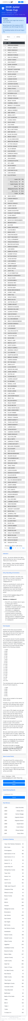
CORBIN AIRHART (12, 304)
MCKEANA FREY (12, 282)
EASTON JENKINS (12, 146)
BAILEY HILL (11, 398)
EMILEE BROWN (12, 268)
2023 (5, 814)
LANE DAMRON (12, 261)
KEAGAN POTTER (12, 542)
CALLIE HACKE (11, 278)
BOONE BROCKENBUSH (14, 290)
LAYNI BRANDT (12, 328)
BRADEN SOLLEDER (13, 71)
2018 (5, 830)
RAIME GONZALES (12, 434)
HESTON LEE (11, 374)
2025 (5, 807)
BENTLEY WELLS (12, 95)
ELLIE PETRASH (12, 175)
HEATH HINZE (11, 122)
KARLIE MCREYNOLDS (13, 407)
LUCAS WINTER (12, 367)
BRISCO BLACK (12, 299)
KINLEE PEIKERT (12, 403)
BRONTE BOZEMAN (13, 537)
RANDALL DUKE (12, 383)
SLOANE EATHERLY (13, 311)
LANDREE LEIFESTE (13, 501)
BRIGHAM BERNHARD (13, 453)
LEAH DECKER (11, 151)
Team (9, 43)
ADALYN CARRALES (13, 57)
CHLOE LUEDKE (12, 391)
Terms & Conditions (12, 1018)
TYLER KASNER (12, 108)
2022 (5, 817)
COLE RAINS (11, 124)
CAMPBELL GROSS (13, 103)
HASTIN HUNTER (12, 333)
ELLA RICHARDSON (13, 319)
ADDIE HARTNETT (12, 482)
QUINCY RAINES (12, 59)
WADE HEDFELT (12, 196)
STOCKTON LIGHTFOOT (14, 316)
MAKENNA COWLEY (13, 350)
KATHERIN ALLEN (12, 93)
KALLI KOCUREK (12, 499)
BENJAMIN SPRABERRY (14, 446)
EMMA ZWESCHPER (13, 227)
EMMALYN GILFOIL (13, 251)
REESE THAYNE (12, 100)
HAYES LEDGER (12, 74)
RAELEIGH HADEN (12, 463)
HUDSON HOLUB (12, 81)
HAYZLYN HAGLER (12, 540)
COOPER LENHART (13, 379)
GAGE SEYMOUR (12, 314)
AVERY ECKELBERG (13, 127)
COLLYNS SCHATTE (13, 331)
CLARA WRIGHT (12, 215)
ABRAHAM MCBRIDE (13, 45)
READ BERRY (11, 496)
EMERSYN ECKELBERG (14, 91)
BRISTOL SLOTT (12, 343)
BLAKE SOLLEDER (12, 134)
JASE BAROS (11, 249)
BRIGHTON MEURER (13, 141)
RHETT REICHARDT (13, 237)
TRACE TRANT (11, 465)
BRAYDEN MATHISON (13, 244)
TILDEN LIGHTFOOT (13, 422)
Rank (4, 43)
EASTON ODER (11, 287)
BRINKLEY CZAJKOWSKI (14, 105)
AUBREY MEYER (12, 205)
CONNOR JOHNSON (13, 98)
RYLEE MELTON (12, 405)
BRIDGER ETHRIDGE (13, 55)
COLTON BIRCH (12, 230)
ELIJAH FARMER (12, 412)
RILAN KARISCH (12, 165)
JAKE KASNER (11, 168)
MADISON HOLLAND (13, 309)
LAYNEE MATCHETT (13, 444)
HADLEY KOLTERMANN (14, 533)
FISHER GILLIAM (12, 530)
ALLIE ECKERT (11, 448)
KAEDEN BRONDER (13, 494)
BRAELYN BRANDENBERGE (15, 321)
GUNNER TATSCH (12, 254)
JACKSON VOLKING (13, 83)
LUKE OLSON (11, 393)
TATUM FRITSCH (12, 429)
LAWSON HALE (12, 427)
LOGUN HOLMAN (12, 470)
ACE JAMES (11, 163)
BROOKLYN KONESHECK (14, 275)
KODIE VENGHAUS (12, 50)
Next (23, 548)
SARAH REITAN (12, 460)
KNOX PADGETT (12, 62)
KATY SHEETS (11, 489)
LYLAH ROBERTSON (13, 273)
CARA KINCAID (11, 172)
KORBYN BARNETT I (13, 420)
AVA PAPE (10, 225)
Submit (14, 797)
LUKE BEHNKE (11, 326)
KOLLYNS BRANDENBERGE (15, 480)
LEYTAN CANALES (12, 144)
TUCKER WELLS (12, 376)
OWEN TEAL (11, 294)
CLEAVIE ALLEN (12, 76)
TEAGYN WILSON (12, 335)
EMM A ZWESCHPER (13, 410)
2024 (5, 810)
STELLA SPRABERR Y (13, 492)
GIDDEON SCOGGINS (13, 306)
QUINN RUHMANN (12, 477)
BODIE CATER (11, 232)
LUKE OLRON (11, 468)
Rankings (9, 12)
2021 (5, 820)
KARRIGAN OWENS (13, 153)
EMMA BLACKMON (13, 246)
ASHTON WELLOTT (13, 302)
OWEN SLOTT (11, 364)
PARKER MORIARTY (13, 424)
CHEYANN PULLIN (12, 170)
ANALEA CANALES (13, 203)
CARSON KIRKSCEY (13, 198)
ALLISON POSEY (12, 521)
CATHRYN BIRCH (12, 280)
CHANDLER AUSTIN (13, 160)
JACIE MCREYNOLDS (13, 395)
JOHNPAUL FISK (12, 513)
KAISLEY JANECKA (13, 47)
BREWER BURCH (12, 222)
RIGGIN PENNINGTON (13, 86)
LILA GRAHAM (11, 352)
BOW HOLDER (11, 451)
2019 (5, 827)
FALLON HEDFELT (12, 400)
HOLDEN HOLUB (12, 456)
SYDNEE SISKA (12, 518)
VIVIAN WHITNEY (12, 258)
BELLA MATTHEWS (13, 129)
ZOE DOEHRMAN (12, 386)
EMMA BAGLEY (12, 528)
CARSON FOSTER (12, 79)
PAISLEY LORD (11, 340)
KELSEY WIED (11, 388)
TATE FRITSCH (11, 67)
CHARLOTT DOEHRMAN (14, 213)
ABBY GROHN (11, 112)
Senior (14, 784)
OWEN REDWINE (12, 504)
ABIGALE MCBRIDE (13, 110)
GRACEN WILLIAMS (13, 369)
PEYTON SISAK (12, 362)
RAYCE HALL (11, 511)
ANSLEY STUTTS (12, 52)
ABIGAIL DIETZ (11, 115)
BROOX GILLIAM (12, 535)
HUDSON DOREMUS (13, 323)
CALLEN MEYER (12, 475)
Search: (6, 39)
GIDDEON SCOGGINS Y (14, 472)
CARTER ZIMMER (12, 525)
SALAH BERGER (12, 148)
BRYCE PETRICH (12, 506)
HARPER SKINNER (12, 359)
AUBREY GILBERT (12, 266)
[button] (15, 2)
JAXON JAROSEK (12, 371)
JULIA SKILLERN (12, 436)
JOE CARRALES (12, 263)
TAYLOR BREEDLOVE (13, 458)
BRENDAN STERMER (13, 516)
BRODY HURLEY (12, 136)
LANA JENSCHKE (12, 208)
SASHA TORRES (12, 156)
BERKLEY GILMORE (13, 357)
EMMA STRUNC (12, 88)
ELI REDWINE (11, 381)
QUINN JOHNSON (12, 64)
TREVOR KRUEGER (12, 415)
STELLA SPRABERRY (13, 239)
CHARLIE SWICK (12, 120)
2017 (5, 833)
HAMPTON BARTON (13, 355)
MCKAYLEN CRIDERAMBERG (15, 220)
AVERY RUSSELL (12, 345)
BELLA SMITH (11, 439)
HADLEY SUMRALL (13, 347)
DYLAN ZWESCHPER (13, 139)
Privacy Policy (4, 1018)
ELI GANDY (11, 201)
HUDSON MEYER (12, 487)
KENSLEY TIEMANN (13, 417)
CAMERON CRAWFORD (14, 432)
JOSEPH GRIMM (12, 484)
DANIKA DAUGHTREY (13, 210)
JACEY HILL (11, 270)
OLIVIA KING (11, 338)
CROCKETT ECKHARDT (14, 508)
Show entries (13, 36)
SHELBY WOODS (12, 297)
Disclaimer (19, 1018)
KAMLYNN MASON (12, 234)
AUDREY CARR (11, 292)
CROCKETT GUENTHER (14, 69)
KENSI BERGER (11, 158)
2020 (5, 823)
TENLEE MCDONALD (13, 242)
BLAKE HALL (11, 523)
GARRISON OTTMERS (13, 441)
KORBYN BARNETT (12, 217)
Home (3, 12)
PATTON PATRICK (12, 256)
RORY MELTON (11, 132)
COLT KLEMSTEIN (12, 117)
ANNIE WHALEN (12, 285)
